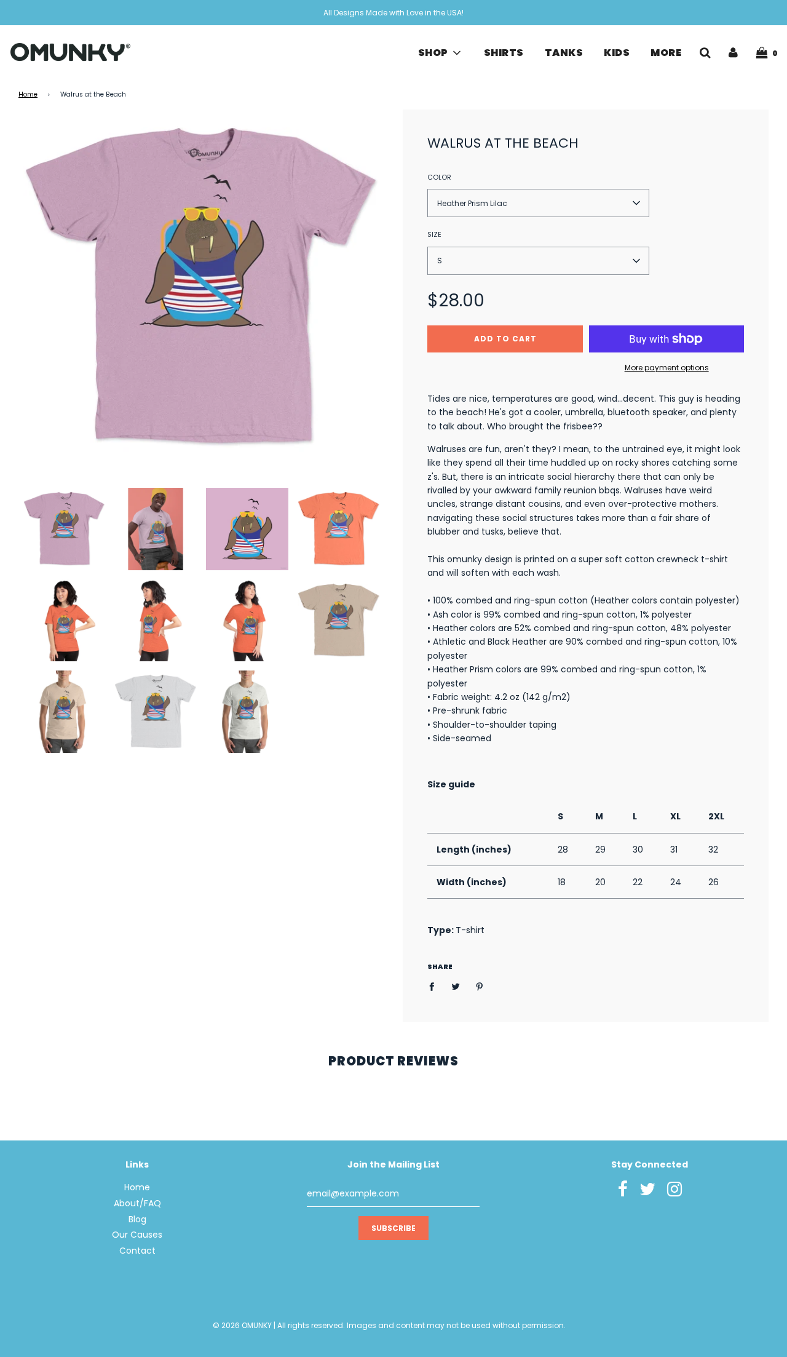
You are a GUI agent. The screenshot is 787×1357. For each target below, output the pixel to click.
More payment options (667, 367)
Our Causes (137, 1234)
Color (439, 177)
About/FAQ (137, 1203)
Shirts (504, 53)
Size (434, 234)
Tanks (564, 53)
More (666, 53)
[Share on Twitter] (456, 986)
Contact (137, 1250)
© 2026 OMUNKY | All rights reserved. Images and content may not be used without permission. (389, 1325)
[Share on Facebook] (435, 986)
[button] (538, 203)
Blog (137, 1219)
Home (28, 94)
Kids (617, 53)
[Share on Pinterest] (480, 986)
